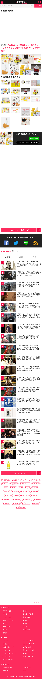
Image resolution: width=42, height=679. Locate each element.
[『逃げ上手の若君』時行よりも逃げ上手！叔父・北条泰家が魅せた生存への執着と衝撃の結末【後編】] (8, 392)
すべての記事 (7, 611)
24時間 (7, 256)
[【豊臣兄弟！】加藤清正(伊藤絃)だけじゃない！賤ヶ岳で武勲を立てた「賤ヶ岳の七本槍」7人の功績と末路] (8, 308)
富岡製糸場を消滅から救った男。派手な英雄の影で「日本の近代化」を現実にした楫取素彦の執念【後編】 (28, 421)
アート (5, 614)
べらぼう (16, 492)
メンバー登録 (38, 6)
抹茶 (17, 495)
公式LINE (26, 243)
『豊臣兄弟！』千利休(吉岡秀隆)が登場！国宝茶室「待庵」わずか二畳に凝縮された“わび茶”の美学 (28, 294)
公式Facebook (6, 243)
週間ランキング (28, 656)
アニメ (6, 484)
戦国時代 (16, 480)
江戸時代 (6, 480)
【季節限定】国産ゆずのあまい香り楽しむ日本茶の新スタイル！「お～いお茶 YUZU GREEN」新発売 (28, 463)
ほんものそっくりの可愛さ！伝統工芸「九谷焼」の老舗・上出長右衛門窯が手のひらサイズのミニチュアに (28, 400)
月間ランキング (8, 659)
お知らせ (6, 644)
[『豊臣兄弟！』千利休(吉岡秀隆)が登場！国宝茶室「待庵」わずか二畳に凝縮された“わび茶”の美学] (8, 297)
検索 (39, 2)
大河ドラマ (26, 480)
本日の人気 (6, 656)
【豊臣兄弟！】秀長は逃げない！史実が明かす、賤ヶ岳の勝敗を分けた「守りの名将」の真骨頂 (28, 284)
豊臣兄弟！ (7, 499)
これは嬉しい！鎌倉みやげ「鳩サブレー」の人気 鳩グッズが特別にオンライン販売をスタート (20, 48)
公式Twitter (16, 243)
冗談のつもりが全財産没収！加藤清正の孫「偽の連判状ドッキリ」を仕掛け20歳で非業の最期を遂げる (28, 442)
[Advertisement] (16, 27)
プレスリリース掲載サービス (20, 230)
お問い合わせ (27, 647)
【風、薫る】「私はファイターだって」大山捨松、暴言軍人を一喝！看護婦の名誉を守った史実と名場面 (29, 358)
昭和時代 (17, 503)
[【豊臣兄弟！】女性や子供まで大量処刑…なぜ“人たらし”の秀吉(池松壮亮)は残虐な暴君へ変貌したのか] (8, 381)
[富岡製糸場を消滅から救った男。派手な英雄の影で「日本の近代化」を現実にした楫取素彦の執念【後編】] (8, 423)
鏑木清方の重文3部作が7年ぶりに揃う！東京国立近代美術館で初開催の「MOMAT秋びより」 (28, 410)
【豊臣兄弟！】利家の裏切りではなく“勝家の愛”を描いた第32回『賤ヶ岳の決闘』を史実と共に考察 (28, 337)
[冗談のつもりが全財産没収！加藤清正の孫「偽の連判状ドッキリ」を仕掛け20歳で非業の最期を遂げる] (8, 444)
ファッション (7, 617)
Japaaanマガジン (28, 641)
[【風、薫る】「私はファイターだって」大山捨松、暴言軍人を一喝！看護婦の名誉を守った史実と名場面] (8, 360)
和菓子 (25, 623)
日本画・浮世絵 (28, 614)
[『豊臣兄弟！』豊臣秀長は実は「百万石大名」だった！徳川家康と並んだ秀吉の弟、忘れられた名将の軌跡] (8, 455)
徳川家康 (9, 495)
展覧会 (37, 499)
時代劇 (36, 488)
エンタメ (26, 627)
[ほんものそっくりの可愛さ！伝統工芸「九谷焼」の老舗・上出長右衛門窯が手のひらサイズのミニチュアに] (8, 402)
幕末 (21, 488)
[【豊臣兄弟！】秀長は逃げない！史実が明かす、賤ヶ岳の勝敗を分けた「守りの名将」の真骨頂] (8, 287)
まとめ (25, 611)
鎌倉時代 (7, 503)
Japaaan (21, 2)
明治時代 (35, 492)
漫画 (28, 488)
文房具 (35, 495)
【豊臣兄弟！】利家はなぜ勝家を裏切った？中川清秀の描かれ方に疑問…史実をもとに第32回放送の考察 (28, 315)
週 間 (21, 256)
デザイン (26, 495)
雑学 (6, 488)
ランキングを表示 (20, 473)
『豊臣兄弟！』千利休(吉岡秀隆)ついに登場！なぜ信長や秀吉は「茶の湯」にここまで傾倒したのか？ (28, 368)
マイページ (6, 650)
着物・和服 (26, 617)
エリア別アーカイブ (9, 653)
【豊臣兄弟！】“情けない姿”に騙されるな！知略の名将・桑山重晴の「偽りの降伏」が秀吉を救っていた (29, 273)
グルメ (5, 623)
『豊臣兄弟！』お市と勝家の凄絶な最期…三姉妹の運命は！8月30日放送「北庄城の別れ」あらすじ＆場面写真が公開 (28, 432)
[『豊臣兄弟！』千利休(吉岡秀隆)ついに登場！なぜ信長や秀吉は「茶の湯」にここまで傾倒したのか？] (8, 371)
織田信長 (26, 492)
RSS (35, 243)
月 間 (34, 256)
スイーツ (37, 484)
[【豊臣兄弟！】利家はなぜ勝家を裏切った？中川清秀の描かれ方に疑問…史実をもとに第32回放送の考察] (8, 318)
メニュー (2, 2)
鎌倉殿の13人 (22, 507)
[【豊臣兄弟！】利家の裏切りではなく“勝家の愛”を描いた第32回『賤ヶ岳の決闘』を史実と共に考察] (8, 339)
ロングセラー (26, 484)
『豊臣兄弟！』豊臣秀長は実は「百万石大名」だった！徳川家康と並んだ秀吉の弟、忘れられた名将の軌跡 (28, 452)
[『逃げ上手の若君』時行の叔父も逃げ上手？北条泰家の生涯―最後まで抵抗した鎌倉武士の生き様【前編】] (8, 350)
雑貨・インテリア (8, 620)
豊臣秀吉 (17, 499)
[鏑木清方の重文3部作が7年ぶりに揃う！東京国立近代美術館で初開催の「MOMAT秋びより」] (8, 413)
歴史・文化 (26, 630)
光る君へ (26, 503)
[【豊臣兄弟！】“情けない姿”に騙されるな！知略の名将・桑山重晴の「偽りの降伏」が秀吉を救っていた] (8, 276)
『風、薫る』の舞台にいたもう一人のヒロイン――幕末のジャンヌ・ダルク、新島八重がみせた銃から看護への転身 (29, 264)
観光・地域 (6, 627)
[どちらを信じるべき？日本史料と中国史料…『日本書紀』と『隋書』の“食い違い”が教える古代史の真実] (8, 329)
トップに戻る (36, 603)
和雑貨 (25, 620)
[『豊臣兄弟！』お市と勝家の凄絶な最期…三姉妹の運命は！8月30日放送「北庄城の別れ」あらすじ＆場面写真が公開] (8, 434)
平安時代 (37, 480)
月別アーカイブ (28, 653)
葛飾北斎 (36, 503)
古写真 (5, 633)
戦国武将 (15, 484)
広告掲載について (8, 647)
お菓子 (14, 488)
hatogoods (7, 10)
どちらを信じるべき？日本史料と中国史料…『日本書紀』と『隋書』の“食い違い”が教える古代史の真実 (28, 326)
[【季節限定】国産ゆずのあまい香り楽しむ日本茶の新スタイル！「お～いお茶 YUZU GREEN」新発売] (8, 465)
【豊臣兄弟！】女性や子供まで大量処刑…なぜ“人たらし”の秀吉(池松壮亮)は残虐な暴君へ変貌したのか (28, 379)
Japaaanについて (28, 644)
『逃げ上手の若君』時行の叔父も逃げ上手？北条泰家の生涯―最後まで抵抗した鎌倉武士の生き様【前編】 (28, 347)
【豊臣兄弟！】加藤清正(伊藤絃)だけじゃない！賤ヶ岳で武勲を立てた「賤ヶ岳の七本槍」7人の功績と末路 (28, 305)
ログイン (32, 6)
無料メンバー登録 (28, 650)
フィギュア (27, 499)
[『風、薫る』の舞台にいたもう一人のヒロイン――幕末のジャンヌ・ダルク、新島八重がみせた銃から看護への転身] (8, 265)
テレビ (7, 492)
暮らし (5, 630)
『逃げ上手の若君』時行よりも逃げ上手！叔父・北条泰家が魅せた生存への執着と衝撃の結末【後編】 (28, 389)
